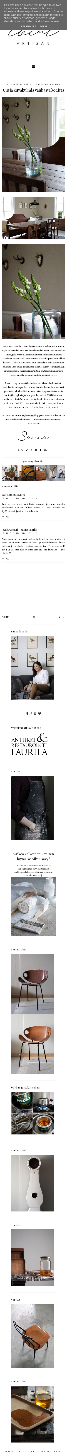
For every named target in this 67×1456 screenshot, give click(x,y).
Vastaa (6, 517)
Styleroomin (28, 415)
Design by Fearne (48, 1451)
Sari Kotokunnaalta (13, 494)
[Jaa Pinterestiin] (36, 450)
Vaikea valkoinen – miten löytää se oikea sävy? (33, 856)
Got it (43, 26)
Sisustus (55, 84)
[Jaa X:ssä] (27, 450)
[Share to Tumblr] (40, 450)
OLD (62, 617)
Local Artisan (24, 1451)
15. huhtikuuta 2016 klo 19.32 (19, 533)
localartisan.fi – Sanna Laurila (19, 529)
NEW (5, 617)
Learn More (28, 26)
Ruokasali (42, 84)
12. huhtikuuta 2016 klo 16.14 (19, 498)
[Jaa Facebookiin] (31, 450)
